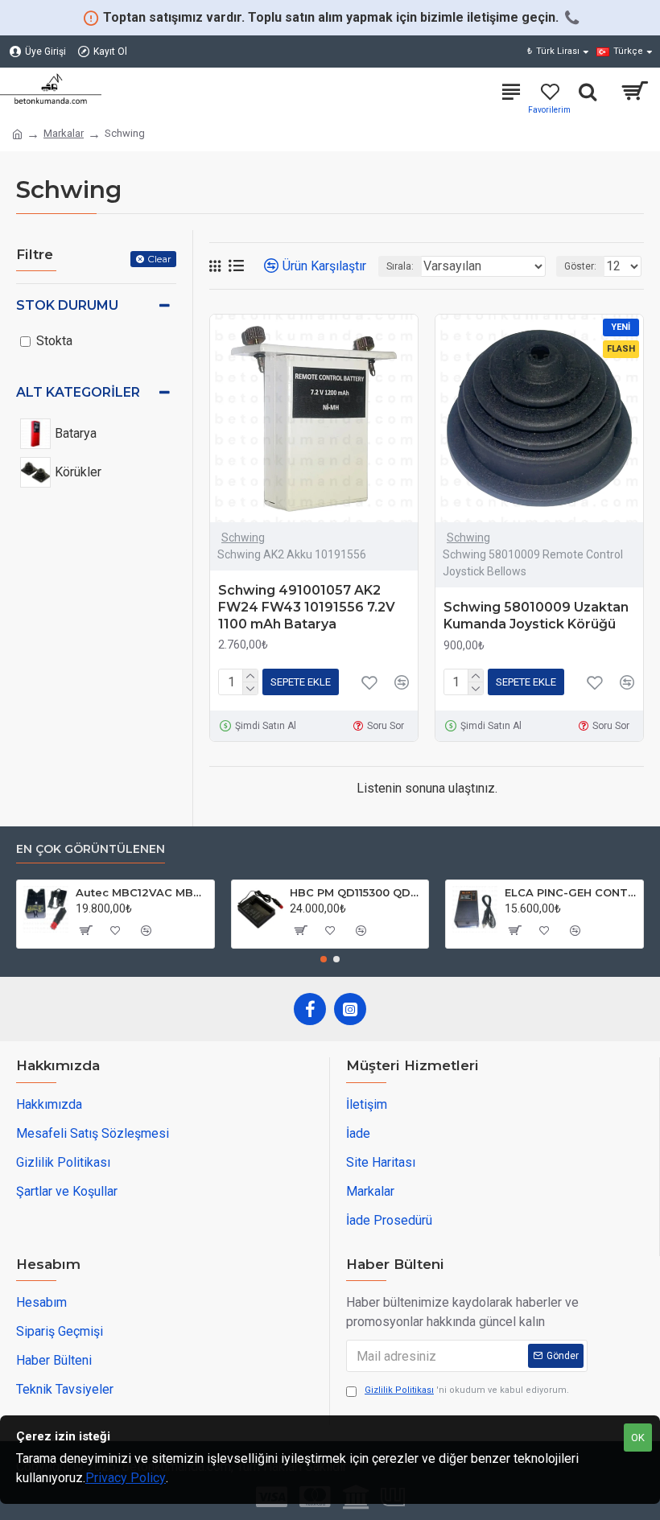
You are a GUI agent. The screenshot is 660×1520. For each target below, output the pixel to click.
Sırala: (400, 266)
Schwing (243, 537)
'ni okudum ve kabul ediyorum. (467, 1390)
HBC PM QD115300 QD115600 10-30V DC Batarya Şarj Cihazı (356, 892)
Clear (159, 259)
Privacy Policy (125, 1477)
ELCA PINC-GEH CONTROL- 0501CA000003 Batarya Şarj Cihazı (571, 892)
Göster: (580, 266)
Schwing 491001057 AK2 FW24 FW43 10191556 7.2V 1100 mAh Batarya (306, 607)
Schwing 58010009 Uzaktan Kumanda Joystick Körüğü (536, 615)
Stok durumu (67, 305)
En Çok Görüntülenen (90, 849)
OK (638, 1437)
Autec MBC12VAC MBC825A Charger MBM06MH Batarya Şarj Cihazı (142, 892)
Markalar (63, 133)
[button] (323, 959)
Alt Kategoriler (78, 392)
